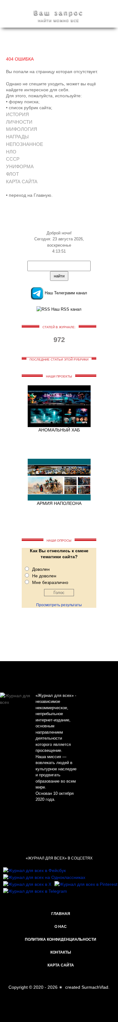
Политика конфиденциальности (60, 939)
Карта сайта (21, 181)
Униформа (20, 166)
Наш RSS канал (65, 309)
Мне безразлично (50, 582)
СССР (13, 159)
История (17, 114)
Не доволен (44, 575)
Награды (17, 136)
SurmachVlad (94, 987)
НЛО (11, 151)
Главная (60, 914)
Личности (19, 122)
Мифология (21, 129)
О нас (60, 926)
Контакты (60, 952)
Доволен (41, 569)
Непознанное (24, 144)
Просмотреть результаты (59, 605)
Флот (12, 174)
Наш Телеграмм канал (65, 293)
